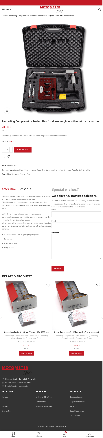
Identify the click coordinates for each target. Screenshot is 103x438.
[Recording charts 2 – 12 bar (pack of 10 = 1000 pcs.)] (76, 305)
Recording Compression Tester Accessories (22, 336)
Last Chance (75, 415)
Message (55, 232)
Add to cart (23, 150)
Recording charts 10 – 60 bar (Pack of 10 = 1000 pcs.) (26, 332)
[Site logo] (51, 9)
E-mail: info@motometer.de (16, 386)
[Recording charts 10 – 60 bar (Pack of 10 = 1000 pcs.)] (26, 305)
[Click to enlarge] (7, 111)
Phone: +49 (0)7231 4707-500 (17, 382)
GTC (4, 401)
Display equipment (77, 401)
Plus (9, 174)
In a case (32, 170)
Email (54, 221)
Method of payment (44, 406)
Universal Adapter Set (21, 174)
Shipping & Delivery (44, 397)
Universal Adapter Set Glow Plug (77, 170)
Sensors (73, 406)
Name (54, 210)
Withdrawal (41, 401)
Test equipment (76, 397)
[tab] (9, 189)
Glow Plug (23, 170)
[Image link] (17, 370)
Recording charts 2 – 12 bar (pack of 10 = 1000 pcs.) (76, 332)
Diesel (15, 170)
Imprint (5, 406)
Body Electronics (77, 411)
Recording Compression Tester (50, 170)
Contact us (6, 411)
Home (4, 15)
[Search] (99, 9)
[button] (26, 353)
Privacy (5, 397)
